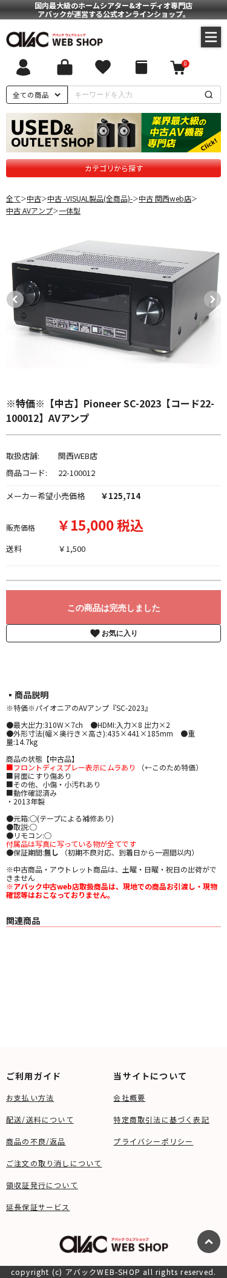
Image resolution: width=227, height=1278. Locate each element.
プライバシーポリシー (153, 1141)
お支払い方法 (30, 1097)
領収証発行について (42, 1185)
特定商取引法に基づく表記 (161, 1119)
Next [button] (209, 296)
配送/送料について (40, 1119)
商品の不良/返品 (36, 1141)
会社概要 (129, 1097)
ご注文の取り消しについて (54, 1163)
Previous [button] (12, 296)
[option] (114, 296)
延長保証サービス (38, 1207)
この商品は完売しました (113, 608)
